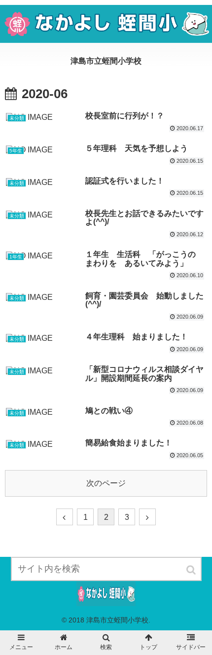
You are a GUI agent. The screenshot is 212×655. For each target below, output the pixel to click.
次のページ (106, 483)
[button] (191, 570)
